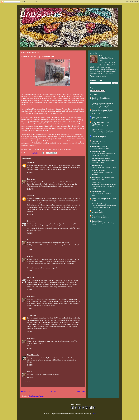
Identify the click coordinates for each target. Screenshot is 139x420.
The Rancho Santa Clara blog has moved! (101, 194)
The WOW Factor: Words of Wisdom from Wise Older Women (103, 159)
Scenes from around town (99, 119)
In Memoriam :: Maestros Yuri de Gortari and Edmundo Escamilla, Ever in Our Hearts (104, 186)
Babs (28, 179)
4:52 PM (29, 348)
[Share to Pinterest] (56, 153)
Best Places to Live (97, 213)
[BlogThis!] (49, 153)
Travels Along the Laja (99, 204)
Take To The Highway (99, 170)
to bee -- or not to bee (98, 179)
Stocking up (95, 143)
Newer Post (25, 391)
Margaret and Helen (98, 151)
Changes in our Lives (99, 136)
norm (29, 162)
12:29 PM (30, 214)
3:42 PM (29, 250)
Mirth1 (29, 315)
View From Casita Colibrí (100, 117)
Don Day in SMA (97, 129)
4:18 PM (29, 308)
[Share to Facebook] (53, 153)
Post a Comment (30, 382)
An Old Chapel (96, 100)
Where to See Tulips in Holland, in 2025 (104, 167)
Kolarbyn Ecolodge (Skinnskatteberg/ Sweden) (103, 224)
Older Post (80, 391)
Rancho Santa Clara (98, 191)
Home (53, 391)
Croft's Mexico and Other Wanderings (100, 123)
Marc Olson (31, 355)
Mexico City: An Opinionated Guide (104, 198)
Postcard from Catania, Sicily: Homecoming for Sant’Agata (100, 106)
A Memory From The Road (100, 126)
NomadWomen (97, 165)
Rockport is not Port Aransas (100, 218)
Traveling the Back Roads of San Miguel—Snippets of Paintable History (104, 206)
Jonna (29, 221)
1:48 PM (29, 365)
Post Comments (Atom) (36, 396)
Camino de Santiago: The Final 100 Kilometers (102, 173)
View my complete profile (98, 76)
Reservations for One (99, 216)
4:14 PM (29, 290)
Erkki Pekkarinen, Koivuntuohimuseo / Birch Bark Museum (103, 113)
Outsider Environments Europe (102, 110)
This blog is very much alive (100, 148)
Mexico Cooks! (97, 183)
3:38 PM (29, 233)
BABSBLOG (41, 14)
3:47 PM (29, 271)
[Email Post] (43, 153)
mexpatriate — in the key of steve (103, 177)
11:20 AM (30, 172)
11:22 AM (30, 189)
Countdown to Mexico (99, 141)
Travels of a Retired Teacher (101, 98)
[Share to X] (51, 153)
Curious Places (97, 221)
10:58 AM (30, 377)
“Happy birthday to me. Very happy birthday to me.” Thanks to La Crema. (103, 132)
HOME (94, 200)
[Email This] (47, 153)
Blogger (94, 414)
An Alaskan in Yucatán (99, 146)
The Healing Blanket (98, 162)
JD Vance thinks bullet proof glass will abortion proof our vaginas (103, 154)
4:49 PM (29, 331)
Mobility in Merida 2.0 (98, 138)
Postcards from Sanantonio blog (102, 103)
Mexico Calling (97, 211)
